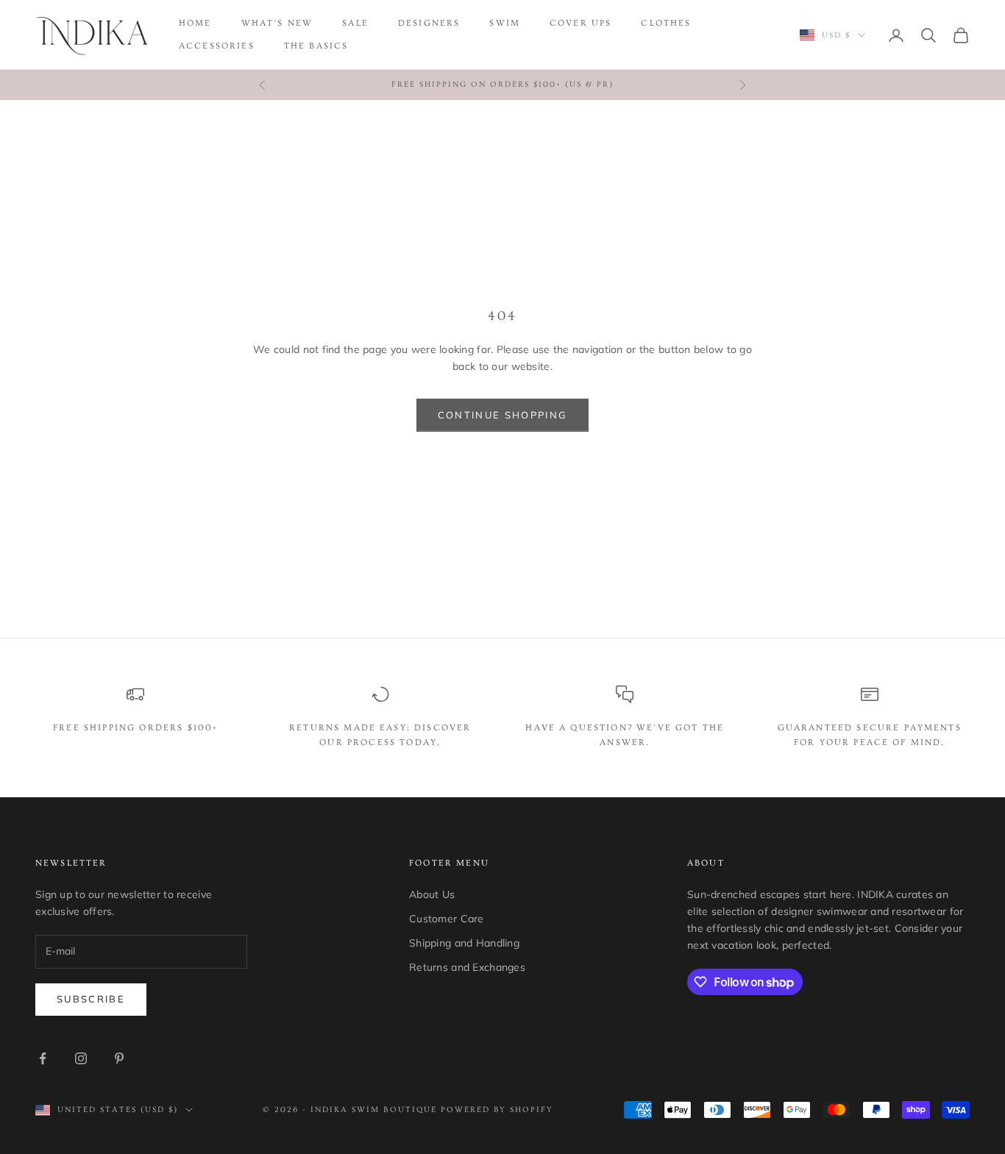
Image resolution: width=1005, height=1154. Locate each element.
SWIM (504, 23)
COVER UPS (580, 23)
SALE (355, 23)
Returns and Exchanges (467, 967)
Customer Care (446, 918)
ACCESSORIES (217, 46)
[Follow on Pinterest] (119, 1058)
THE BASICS (316, 46)
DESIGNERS (429, 23)
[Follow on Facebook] (42, 1058)
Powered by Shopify (497, 1109)
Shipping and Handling (464, 943)
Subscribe (91, 999)
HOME (195, 23)
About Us (432, 894)
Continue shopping (503, 415)
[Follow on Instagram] (81, 1058)
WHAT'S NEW (277, 23)
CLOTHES (666, 23)
